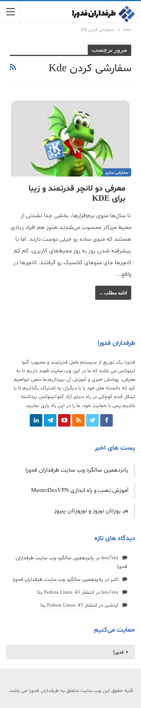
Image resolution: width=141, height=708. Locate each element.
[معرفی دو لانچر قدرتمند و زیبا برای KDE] (70, 138)
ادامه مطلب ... (113, 292)
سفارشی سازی (116, 172)
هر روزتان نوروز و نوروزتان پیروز (91, 511)
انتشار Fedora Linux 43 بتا (65, 592)
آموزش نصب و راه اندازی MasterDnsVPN (79, 490)
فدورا (118, 652)
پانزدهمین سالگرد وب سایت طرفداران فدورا (76, 470)
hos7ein (109, 558)
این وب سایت (65, 371)
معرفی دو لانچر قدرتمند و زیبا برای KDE (77, 193)
